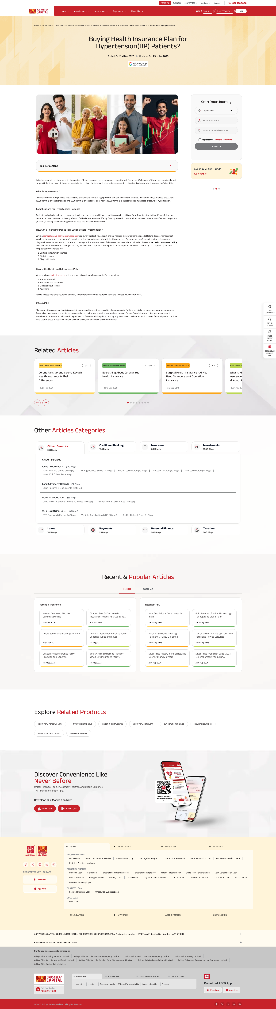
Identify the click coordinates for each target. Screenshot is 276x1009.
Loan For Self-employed (80, 882)
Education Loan (76, 877)
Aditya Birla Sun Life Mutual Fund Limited (54, 960)
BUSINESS (177, 3)
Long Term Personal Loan (154, 877)
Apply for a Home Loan (143, 724)
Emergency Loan (96, 877)
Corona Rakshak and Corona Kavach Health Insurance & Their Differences (60, 376)
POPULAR (148, 589)
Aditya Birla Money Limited (188, 956)
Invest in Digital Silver (112, 724)
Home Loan (74, 858)
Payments (118, 11)
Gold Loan (73, 901)
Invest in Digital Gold (82, 724)
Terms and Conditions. (223, 140)
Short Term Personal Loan (198, 872)
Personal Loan (75, 872)
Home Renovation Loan (200, 858)
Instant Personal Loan (171, 872)
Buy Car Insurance (78, 733)
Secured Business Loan (79, 892)
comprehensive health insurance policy (61, 236)
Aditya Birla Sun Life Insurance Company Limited (97, 956)
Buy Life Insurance (203, 724)
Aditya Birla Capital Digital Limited (50, 964)
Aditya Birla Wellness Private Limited (155, 960)
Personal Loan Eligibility (145, 872)
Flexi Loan (92, 872)
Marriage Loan (115, 877)
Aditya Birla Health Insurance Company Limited (147, 956)
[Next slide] (45, 403)
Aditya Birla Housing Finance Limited (51, 956)
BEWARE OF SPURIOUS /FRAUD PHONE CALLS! (55, 942)
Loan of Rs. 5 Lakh (221, 877)
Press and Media (107, 984)
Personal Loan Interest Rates (115, 872)
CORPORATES (189, 3)
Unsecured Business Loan (107, 892)
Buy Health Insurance (174, 724)
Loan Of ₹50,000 (178, 877)
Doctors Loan (240, 877)
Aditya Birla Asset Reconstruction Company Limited (202, 960)
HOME (36, 25)
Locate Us (92, 984)
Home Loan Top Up (125, 858)
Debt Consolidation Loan (226, 872)
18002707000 (48, 991)
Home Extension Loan (175, 858)
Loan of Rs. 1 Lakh (199, 877)
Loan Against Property (149, 858)
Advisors (204, 3)
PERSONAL (165, 3)
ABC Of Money (48, 25)
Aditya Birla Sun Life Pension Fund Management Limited (106, 960)
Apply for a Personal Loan (50, 724)
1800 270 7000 (239, 3)
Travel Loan (132, 877)
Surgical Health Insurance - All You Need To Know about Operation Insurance (186, 376)
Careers (217, 3)
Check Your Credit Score (49, 733)
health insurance (57, 275)
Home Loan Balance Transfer (98, 858)
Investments (80, 11)
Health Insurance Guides (79, 25)
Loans (63, 11)
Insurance (100, 11)
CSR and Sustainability (128, 984)
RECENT (127, 589)
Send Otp (216, 146)
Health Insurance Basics (104, 25)
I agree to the (217, 140)
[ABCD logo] (49, 979)
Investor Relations (150, 984)
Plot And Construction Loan (82, 863)
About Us (135, 11)
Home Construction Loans (228, 858)
